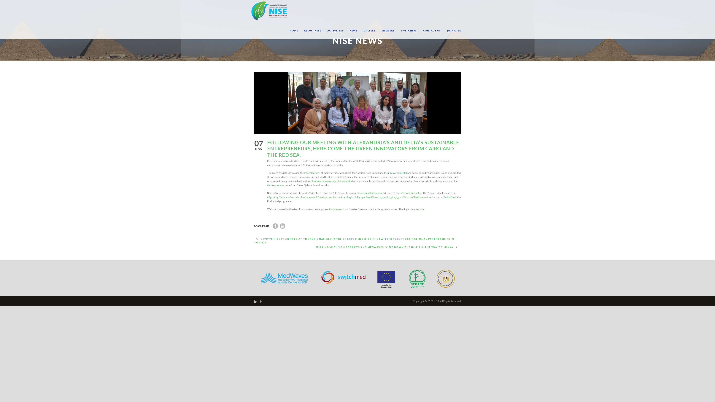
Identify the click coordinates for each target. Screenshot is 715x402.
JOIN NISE (454, 30)
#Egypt (271, 197)
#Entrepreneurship (411, 193)
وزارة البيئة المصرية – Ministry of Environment (403, 197)
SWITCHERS (409, 30)
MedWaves (372, 197)
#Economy (378, 193)
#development (312, 172)
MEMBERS (388, 30)
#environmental (398, 172)
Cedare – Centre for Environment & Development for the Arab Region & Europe (322, 197)
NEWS (354, 30)
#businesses (335, 209)
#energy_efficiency (348, 181)
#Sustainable (365, 193)
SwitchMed (450, 197)
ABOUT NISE (312, 30)
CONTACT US (432, 30)
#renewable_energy (322, 181)
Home (294, 30)
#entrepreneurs (275, 185)
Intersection (417, 209)
